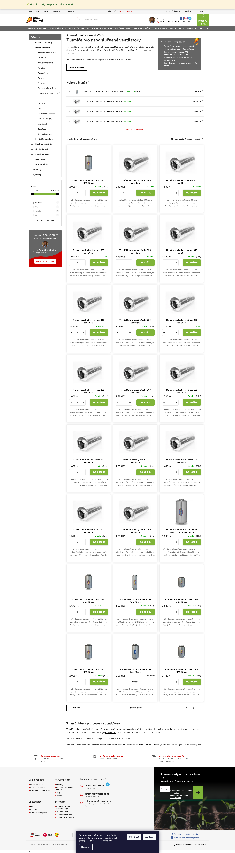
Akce (46, 207)
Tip (46, 215)
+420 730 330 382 (168, 22)
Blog (46, 11)
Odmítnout (134, 837)
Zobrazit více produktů (134, 129)
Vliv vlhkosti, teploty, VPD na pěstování (179, 49)
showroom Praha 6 (124, 11)
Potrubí (41, 78)
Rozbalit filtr (44, 220)
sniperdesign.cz (201, 845)
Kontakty (56, 11)
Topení (41, 108)
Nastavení (85, 847)
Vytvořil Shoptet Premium (185, 845)
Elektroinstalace (45, 134)
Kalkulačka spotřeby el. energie (65, 789)
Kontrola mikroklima (47, 88)
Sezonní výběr (41, 164)
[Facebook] (182, 18)
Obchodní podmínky (64, 815)
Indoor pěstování (42, 47)
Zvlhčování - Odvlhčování (49, 93)
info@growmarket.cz (97, 793)
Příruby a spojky (45, 83)
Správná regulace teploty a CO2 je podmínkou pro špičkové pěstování (177, 53)
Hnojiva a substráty (44, 144)
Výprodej (37, 174)
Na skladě (46, 202)
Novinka (46, 211)
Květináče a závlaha (44, 139)
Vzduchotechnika (45, 62)
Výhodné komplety (43, 42)
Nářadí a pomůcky (43, 154)
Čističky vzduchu (45, 118)
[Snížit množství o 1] (71, 193)
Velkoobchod (34, 11)
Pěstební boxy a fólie (47, 52)
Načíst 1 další (135, 707)
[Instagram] (186, 18)
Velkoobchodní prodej (38, 813)
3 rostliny (37, 169)
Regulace (42, 129)
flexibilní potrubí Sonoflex (148, 744)
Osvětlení (42, 57)
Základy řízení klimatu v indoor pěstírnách (179, 46)
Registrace (200, 11)
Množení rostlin (42, 149)
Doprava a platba (36, 785)
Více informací (77, 67)
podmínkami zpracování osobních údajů (179, 796)
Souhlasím (149, 837)
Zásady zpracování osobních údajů (63, 808)
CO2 (40, 98)
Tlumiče (41, 103)
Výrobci (59, 796)
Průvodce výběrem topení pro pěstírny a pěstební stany (179, 58)
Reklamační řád (62, 812)
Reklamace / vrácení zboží (40, 791)
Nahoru (76, 707)
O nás (32, 807)
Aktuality (59, 785)
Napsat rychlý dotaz (45, 261)
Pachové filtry (44, 73)
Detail (135, 681)
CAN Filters (136, 50)
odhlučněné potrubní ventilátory (121, 744)
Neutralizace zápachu (47, 113)
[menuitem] (37, 28)
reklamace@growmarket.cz (100, 801)
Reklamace (70, 11)
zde (110, 840)
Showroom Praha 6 (37, 788)
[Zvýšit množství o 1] (83, 193)
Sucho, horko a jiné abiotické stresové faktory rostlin (181, 64)
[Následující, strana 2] (193, 708)
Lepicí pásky (43, 124)
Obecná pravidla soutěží (65, 818)
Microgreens (40, 159)
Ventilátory (42, 68)
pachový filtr (195, 744)
